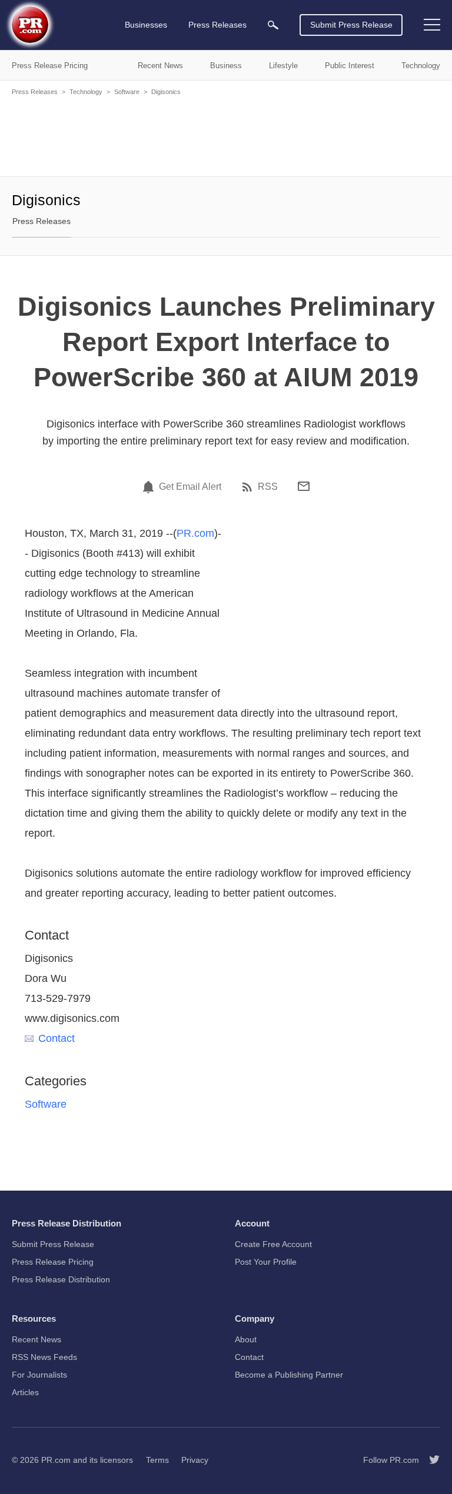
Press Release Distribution (61, 1279)
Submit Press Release (351, 24)
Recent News (36, 1339)
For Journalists (39, 1374)
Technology (85, 91)
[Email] (304, 486)
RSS (268, 487)
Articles (25, 1392)
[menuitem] (273, 25)
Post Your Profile (266, 1261)
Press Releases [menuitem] (217, 24)
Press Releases (35, 91)
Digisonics (166, 91)
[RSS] (249, 487)
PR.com (195, 533)
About (246, 1339)
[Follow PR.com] (429, 1459)
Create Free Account (273, 1244)
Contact (56, 1038)
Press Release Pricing (53, 1261)
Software (126, 91)
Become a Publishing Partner (289, 1374)
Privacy (194, 1460)
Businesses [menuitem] (146, 24)
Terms (157, 1460)
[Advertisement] (226, 135)
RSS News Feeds (44, 1357)
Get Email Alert (190, 487)
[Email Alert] (150, 487)
